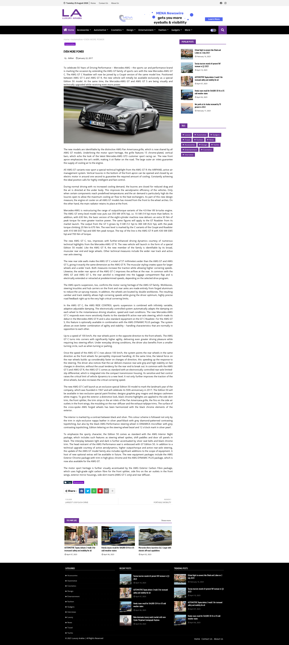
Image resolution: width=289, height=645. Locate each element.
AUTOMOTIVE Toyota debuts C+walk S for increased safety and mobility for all (79, 549)
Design (130, 29)
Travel (187, 139)
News (211, 139)
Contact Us (104, 3)
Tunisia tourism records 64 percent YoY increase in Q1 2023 (208, 65)
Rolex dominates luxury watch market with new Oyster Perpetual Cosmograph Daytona (149, 618)
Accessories (83, 29)
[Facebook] (81, 490)
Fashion (162, 29)
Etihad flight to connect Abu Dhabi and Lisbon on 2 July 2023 (208, 51)
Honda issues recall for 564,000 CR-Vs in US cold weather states (117, 549)
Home (93, 3)
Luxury (187, 134)
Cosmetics (116, 29)
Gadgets (175, 29)
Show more (166, 520)
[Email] (106, 490)
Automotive (100, 29)
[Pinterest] (100, 490)
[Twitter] (87, 490)
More (187, 29)
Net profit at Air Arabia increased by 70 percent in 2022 (208, 105)
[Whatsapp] (94, 490)
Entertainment (146, 29)
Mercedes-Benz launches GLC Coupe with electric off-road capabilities (155, 549)
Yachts (216, 144)
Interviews (189, 154)
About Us (115, 3)
